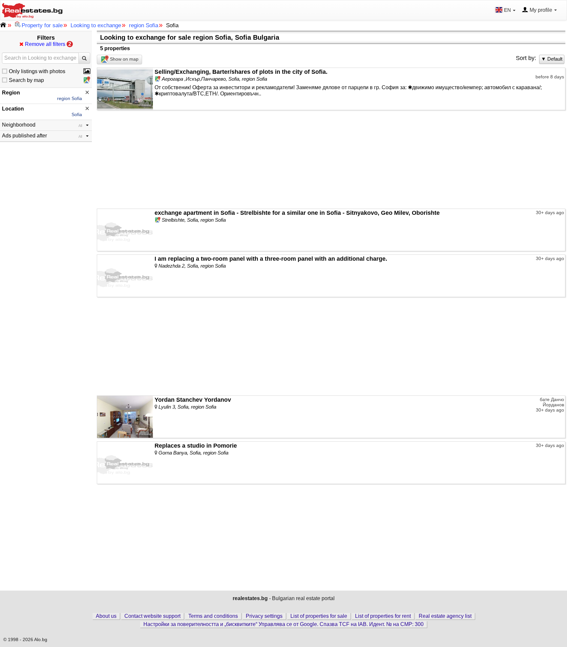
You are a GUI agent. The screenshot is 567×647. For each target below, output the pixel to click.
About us (106, 616)
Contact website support (152, 616)
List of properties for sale (318, 616)
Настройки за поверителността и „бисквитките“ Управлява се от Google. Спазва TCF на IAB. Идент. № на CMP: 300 (283, 624)
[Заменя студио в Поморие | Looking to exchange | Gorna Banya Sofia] (125, 463)
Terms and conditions (213, 616)
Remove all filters (47, 44)
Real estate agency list (445, 616)
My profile (541, 10)
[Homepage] (32, 9)
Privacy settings (264, 616)
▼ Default (551, 59)
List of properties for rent (383, 616)
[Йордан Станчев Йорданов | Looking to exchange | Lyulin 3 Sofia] (125, 417)
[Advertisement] (331, 159)
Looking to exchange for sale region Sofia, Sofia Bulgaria (189, 37)
